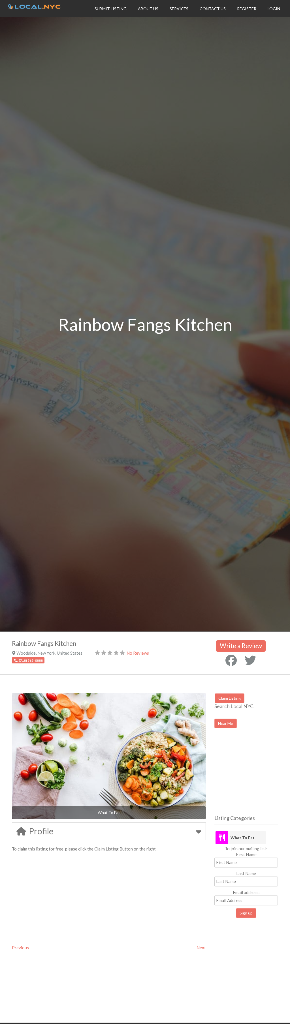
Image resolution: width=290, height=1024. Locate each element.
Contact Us (213, 8)
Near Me (225, 723)
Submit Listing (111, 8)
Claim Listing (229, 698)
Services (179, 8)
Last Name (246, 873)
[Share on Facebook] (231, 660)
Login (274, 8)
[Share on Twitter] (250, 660)
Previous (20, 947)
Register (246, 8)
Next (201, 947)
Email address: (246, 892)
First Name (246, 854)
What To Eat (243, 837)
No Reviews (138, 652)
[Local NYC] (34, 7)
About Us (148, 8)
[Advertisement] (252, 776)
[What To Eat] (222, 837)
